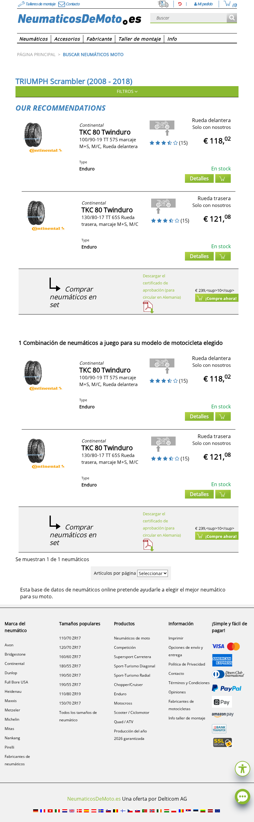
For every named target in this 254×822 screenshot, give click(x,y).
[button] (242, 768)
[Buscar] (232, 18)
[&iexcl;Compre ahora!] (223, 178)
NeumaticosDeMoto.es (94, 798)
